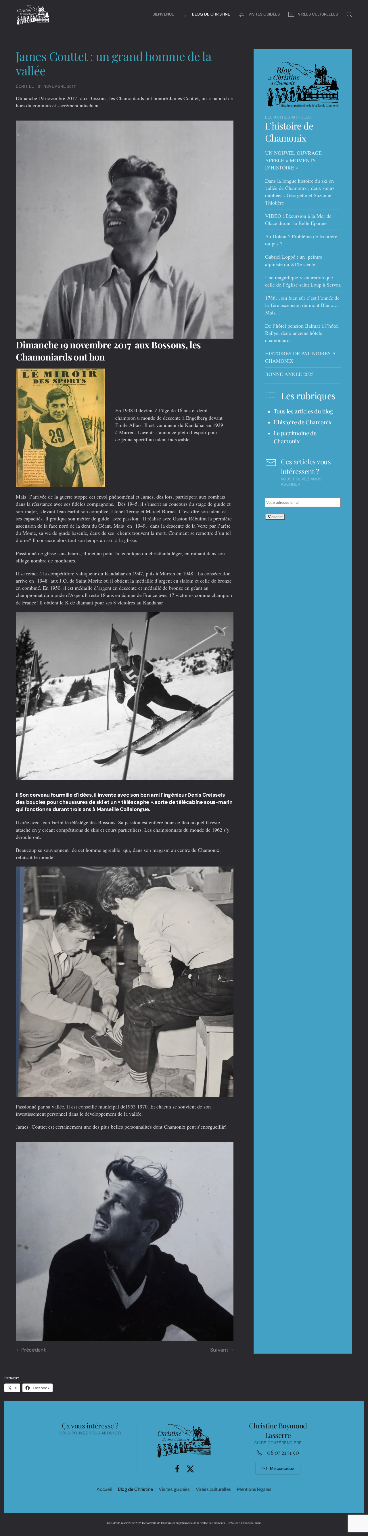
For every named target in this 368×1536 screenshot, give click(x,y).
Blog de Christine (135, 1489)
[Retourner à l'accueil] (33, 14)
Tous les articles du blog (303, 411)
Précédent (33, 1349)
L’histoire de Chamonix (289, 131)
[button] (349, 14)
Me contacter (282, 1468)
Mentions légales (254, 1489)
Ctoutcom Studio (251, 1523)
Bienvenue (163, 14)
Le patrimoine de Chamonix (295, 437)
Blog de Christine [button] (211, 14)
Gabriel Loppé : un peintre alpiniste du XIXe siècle (293, 260)
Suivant (219, 1349)
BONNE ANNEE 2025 (289, 374)
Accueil (104, 1489)
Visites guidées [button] (264, 14)
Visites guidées (174, 1489)
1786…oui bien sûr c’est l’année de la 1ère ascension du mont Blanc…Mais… (302, 305)
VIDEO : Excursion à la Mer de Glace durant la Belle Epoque (298, 219)
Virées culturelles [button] (318, 14)
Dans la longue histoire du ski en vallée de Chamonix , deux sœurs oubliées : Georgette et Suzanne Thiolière (300, 191)
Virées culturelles (213, 1489)
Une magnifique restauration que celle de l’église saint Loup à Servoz (303, 281)
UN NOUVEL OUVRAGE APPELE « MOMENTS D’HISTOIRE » (293, 160)
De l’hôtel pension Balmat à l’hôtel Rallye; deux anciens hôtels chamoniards (302, 333)
